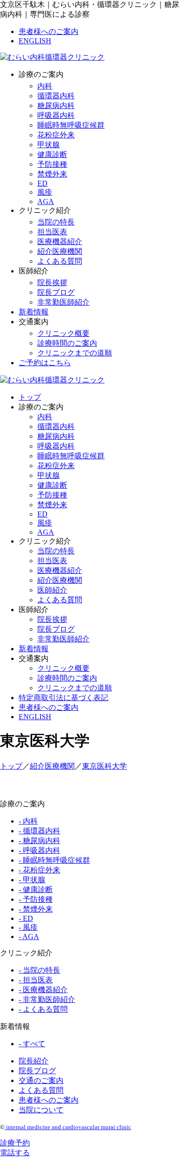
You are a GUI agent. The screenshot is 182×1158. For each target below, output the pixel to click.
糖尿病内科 (56, 105)
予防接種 (52, 164)
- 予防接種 (36, 899)
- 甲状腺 (32, 880)
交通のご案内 (41, 1080)
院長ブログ (56, 292)
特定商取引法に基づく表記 (63, 698)
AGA (45, 201)
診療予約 (15, 1143)
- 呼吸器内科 (39, 850)
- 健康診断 (36, 889)
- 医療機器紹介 (43, 990)
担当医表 (52, 232)
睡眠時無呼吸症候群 (71, 125)
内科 (44, 86)
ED (42, 183)
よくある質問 (59, 261)
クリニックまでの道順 (74, 353)
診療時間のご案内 (67, 343)
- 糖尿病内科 (39, 841)
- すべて (32, 1044)
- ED (26, 918)
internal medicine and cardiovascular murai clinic (68, 1127)
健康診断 (52, 154)
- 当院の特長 (39, 970)
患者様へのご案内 (48, 31)
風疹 (44, 192)
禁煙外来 (52, 174)
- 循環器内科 (39, 831)
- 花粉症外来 (39, 870)
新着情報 (34, 312)
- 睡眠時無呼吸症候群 (54, 860)
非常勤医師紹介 (63, 302)
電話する (15, 1153)
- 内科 (28, 821)
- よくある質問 (43, 1009)
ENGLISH (35, 41)
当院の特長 (56, 222)
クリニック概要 (63, 333)
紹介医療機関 (59, 251)
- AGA (29, 936)
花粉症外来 (56, 135)
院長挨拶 (52, 282)
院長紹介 (34, 1061)
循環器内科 (56, 96)
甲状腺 (48, 145)
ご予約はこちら (45, 363)
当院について (41, 1110)
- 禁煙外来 (36, 909)
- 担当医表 (36, 980)
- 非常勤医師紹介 (47, 999)
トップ (30, 397)
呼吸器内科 (56, 115)
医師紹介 (52, 590)
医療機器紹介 (59, 241)
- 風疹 (28, 927)
